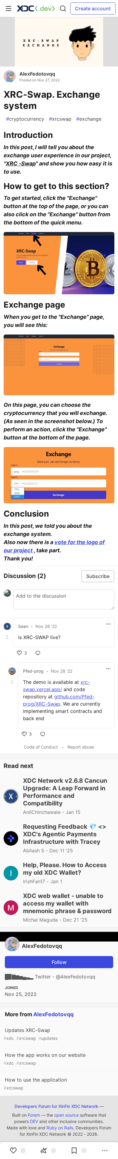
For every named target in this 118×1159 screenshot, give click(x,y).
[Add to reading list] (78, 1150)
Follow (59, 962)
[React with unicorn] (48, 1150)
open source (66, 1115)
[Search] (63, 8)
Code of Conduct (41, 746)
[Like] (17, 1150)
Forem (34, 1115)
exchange (88, 119)
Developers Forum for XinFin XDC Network (56, 1106)
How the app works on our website (45, 1059)
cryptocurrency (25, 119)
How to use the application (35, 1083)
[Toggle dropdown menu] (108, 624)
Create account (93, 8)
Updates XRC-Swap (30, 1034)
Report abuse (80, 746)
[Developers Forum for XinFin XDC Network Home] (36, 8)
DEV (34, 1121)
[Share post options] (105, 1150)
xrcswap (60, 119)
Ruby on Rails (60, 1127)
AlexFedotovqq (37, 74)
